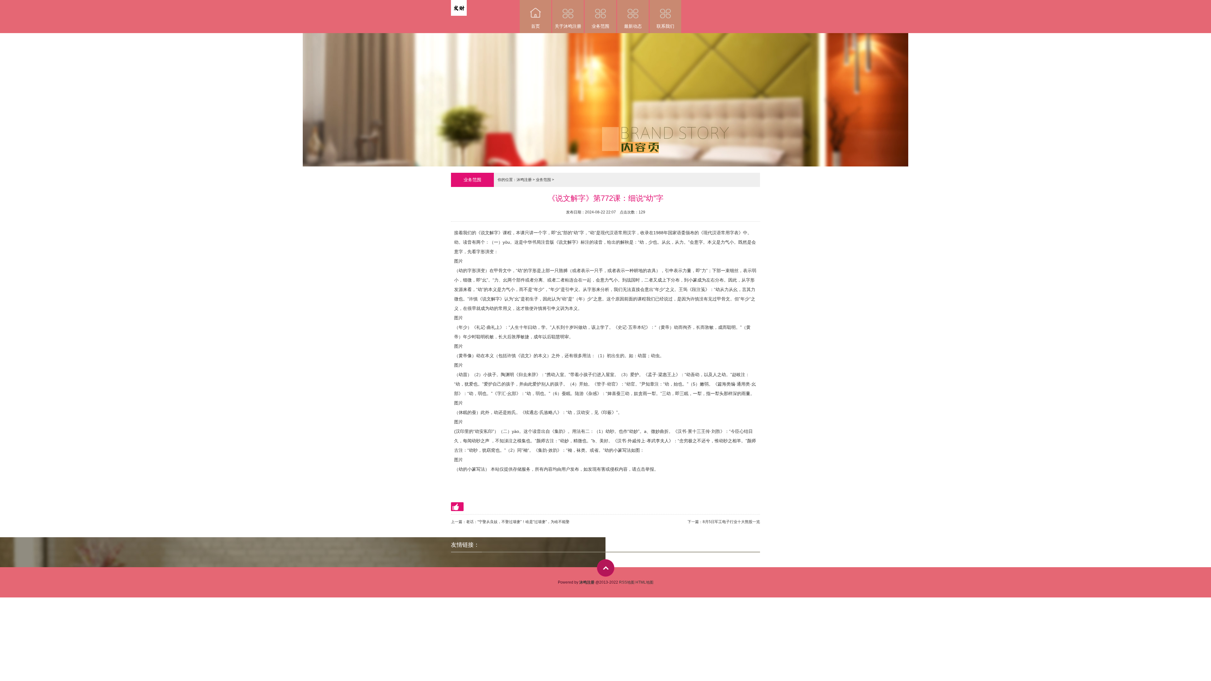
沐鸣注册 (524, 180)
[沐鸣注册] (459, 4)
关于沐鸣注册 (568, 26)
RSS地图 (627, 582)
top (605, 568)
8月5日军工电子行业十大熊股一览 (731, 522)
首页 (535, 26)
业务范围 (600, 26)
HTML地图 (644, 582)
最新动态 (633, 26)
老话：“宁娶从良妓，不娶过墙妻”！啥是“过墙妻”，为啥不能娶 (518, 522)
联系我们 (665, 26)
